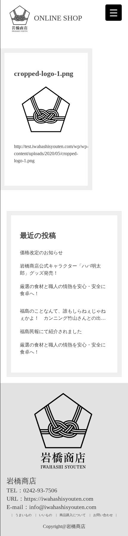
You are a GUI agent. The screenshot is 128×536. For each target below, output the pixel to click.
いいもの (45, 515)
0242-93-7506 (40, 490)
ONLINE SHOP (58, 18)
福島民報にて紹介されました (51, 331)
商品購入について (73, 515)
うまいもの (23, 515)
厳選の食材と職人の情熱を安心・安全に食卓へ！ (63, 290)
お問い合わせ (103, 515)
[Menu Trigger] (113, 12)
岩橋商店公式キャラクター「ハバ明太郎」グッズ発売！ (60, 269)
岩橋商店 (21, 481)
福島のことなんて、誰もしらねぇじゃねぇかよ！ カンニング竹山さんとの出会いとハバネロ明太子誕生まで (63, 315)
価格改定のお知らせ (41, 252)
